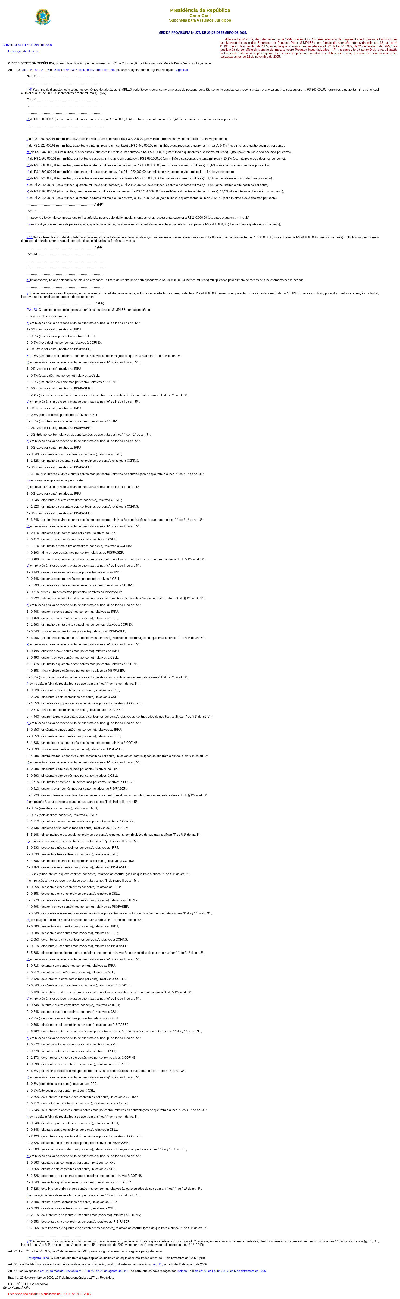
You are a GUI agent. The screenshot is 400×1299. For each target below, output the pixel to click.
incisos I (183, 1271)
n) (28, 158)
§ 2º (30, 293)
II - (29, 224)
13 (48, 70)
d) (28, 119)
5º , (38, 70)
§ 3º (30, 1241)
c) (28, 401)
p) (28, 171)
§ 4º (30, 89)
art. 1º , (158, 1264)
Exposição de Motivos (23, 51)
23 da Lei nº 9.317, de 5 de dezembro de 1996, (84, 70)
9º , (43, 70)
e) (28, 644)
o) (28, 165)
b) (28, 280)
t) (28, 198)
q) (28, 178)
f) (28, 683)
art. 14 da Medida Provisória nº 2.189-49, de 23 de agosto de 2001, (85, 1271)
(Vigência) (181, 70)
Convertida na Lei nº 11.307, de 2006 (27, 45)
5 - (29, 356)
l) (28, 145)
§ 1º (30, 237)
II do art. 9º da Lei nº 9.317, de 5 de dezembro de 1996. (229, 1271)
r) (28, 185)
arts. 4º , (28, 70)
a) (28, 323)
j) (28, 139)
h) (28, 762)
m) (29, 152)
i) (28, 801)
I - (28, 217)
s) (28, 191)
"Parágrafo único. (39, 1258)
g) (28, 723)
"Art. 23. (33, 309)
